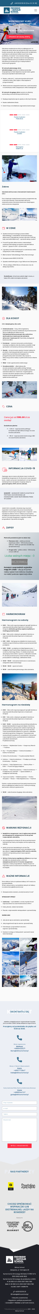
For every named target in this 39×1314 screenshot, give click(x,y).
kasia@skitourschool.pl (19, 1073)
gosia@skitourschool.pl (19, 1094)
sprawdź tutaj (31, 910)
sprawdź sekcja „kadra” (28, 239)
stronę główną (14, 375)
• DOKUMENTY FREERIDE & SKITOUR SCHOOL (19, 1303)
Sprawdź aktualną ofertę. (19, 37)
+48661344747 (19, 1092)
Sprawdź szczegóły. (17, 519)
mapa (5, 629)
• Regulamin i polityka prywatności (19, 1300)
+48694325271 (19, 1048)
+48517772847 (19, 1070)
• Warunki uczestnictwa (19, 1298)
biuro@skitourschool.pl (15, 887)
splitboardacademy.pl (10, 377)
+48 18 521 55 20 (20, 3)
